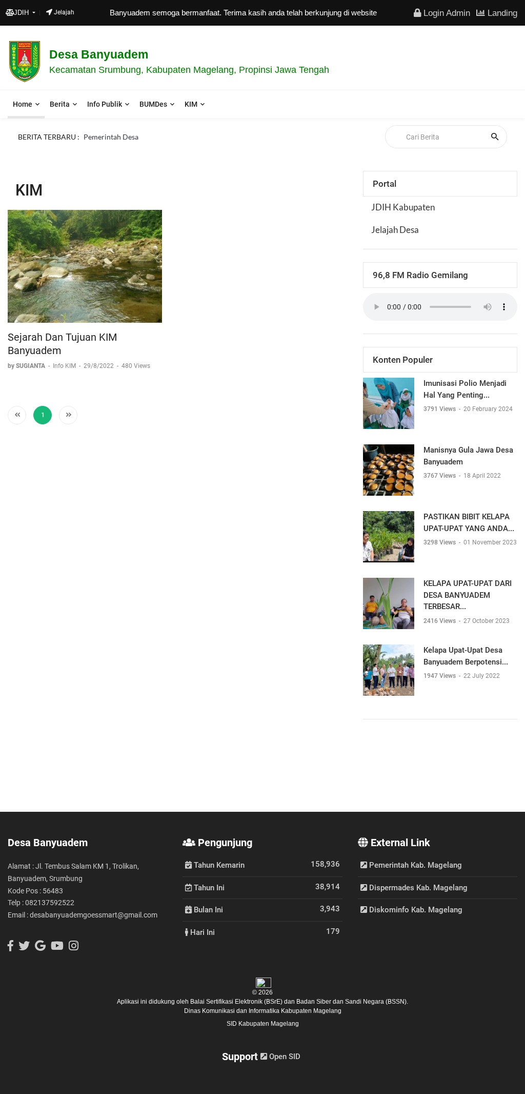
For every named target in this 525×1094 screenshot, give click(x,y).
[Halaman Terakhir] (68, 415)
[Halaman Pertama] (17, 415)
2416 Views (440, 620)
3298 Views (440, 542)
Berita (60, 104)
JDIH (22, 12)
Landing (501, 12)
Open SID (283, 1056)
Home (22, 104)
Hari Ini (201, 932)
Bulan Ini (207, 909)
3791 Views (440, 409)
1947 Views (440, 675)
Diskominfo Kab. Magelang (414, 909)
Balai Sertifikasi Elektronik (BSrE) (237, 1001)
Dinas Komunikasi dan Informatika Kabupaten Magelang (262, 1010)
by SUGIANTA (27, 365)
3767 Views (440, 475)
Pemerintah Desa (111, 136)
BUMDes (153, 104)
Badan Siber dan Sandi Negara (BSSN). (352, 1001)
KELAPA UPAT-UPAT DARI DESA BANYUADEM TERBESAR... (467, 595)
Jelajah (63, 12)
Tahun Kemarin (218, 864)
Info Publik (104, 104)
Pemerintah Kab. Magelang (414, 865)
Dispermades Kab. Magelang (417, 887)
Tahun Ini (208, 887)
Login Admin (445, 12)
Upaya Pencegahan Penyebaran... (136, 148)
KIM (191, 104)
